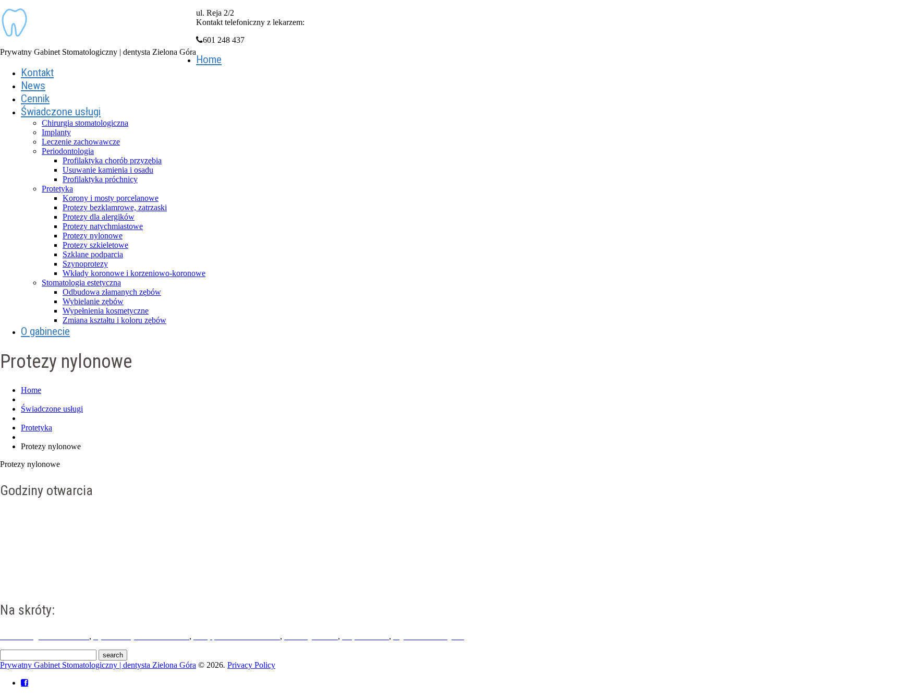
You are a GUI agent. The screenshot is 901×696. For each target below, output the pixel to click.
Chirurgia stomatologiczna (85, 122)
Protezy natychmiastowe (103, 226)
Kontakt (37, 72)
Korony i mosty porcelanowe (111, 198)
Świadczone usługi (61, 111)
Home (209, 59)
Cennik (35, 98)
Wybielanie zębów (93, 301)
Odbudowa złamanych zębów (112, 291)
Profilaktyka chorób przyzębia (112, 160)
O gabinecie (45, 331)
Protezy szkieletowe (95, 245)
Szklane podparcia (93, 254)
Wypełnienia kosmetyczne (106, 310)
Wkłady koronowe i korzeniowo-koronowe (134, 273)
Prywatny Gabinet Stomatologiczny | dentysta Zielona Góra (98, 665)
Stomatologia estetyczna (81, 282)
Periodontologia (68, 151)
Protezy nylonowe (93, 235)
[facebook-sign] (24, 682)
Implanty (56, 132)
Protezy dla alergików (99, 216)
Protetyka (57, 188)
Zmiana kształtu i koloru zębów (114, 320)
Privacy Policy (251, 665)
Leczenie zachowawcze (81, 141)
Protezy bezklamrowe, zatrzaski (115, 207)
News (33, 85)
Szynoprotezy (85, 263)
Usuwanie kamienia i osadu (108, 169)
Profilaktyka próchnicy (100, 179)
